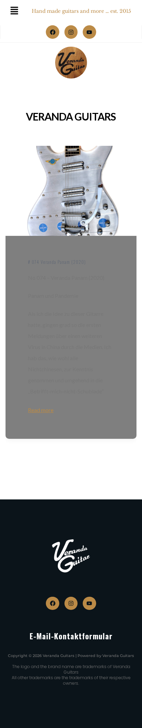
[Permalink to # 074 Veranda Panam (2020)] (71, 191)
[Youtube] (89, 31)
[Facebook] (52, 31)
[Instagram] (71, 31)
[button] (12, 715)
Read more (40, 410)
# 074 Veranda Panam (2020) (57, 261)
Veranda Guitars (71, 116)
